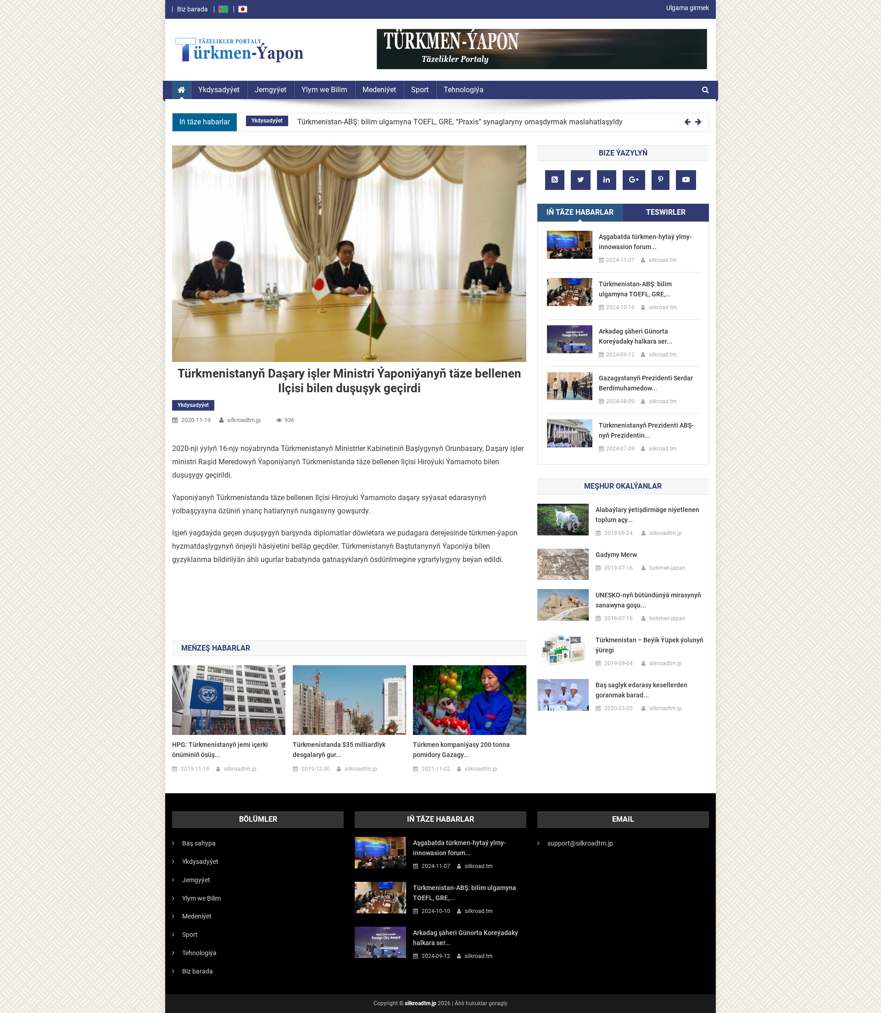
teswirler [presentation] (666, 212)
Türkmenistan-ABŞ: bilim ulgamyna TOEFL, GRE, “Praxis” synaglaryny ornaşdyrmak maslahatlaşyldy (460, 121)
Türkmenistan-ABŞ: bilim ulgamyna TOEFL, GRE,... (635, 289)
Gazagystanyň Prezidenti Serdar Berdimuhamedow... (646, 383)
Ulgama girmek (687, 8)
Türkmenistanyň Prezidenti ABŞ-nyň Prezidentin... (646, 430)
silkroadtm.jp (420, 1003)
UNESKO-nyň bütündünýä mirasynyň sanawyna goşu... (648, 600)
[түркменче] (223, 9)
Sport (190, 934)
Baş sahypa (199, 843)
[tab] (580, 213)
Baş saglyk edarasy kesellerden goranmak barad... (641, 690)
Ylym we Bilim (201, 898)
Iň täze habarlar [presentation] (579, 212)
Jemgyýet (196, 880)
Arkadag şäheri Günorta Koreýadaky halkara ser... (635, 336)
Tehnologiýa (199, 953)
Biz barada (192, 9)
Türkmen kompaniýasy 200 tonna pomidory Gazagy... (461, 749)
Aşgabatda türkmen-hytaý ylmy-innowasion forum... (645, 241)
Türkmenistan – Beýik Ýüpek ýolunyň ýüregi (649, 645)
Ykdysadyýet (267, 120)
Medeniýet (197, 916)
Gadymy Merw (616, 554)
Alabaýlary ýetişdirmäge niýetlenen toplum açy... (647, 514)
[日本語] (243, 9)
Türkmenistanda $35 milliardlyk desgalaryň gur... (339, 749)
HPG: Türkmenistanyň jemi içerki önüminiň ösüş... (220, 749)
